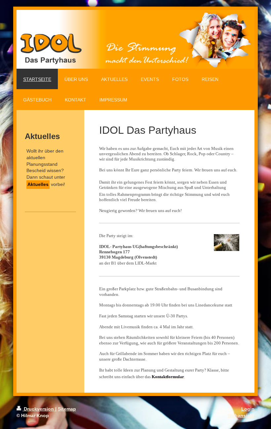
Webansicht (241, 415)
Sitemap (67, 408)
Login (247, 408)
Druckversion (38, 408)
